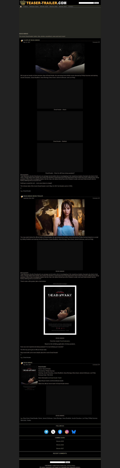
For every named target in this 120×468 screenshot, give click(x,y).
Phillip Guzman (92, 418)
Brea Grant (26, 418)
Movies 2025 (44, 6)
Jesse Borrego (57, 418)
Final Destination (65, 341)
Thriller (29, 420)
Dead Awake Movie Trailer (33, 196)
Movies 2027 (63, 6)
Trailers (25, 6)
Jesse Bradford (66, 418)
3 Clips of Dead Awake (31, 40)
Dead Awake (27, 191)
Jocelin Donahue (77, 418)
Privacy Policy (71, 465)
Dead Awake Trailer (56, 378)
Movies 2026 (53, 6)
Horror (40, 418)
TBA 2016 (23, 420)
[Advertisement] (60, 20)
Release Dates (34, 6)
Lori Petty (85, 418)
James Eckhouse (48, 418)
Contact (70, 6)
